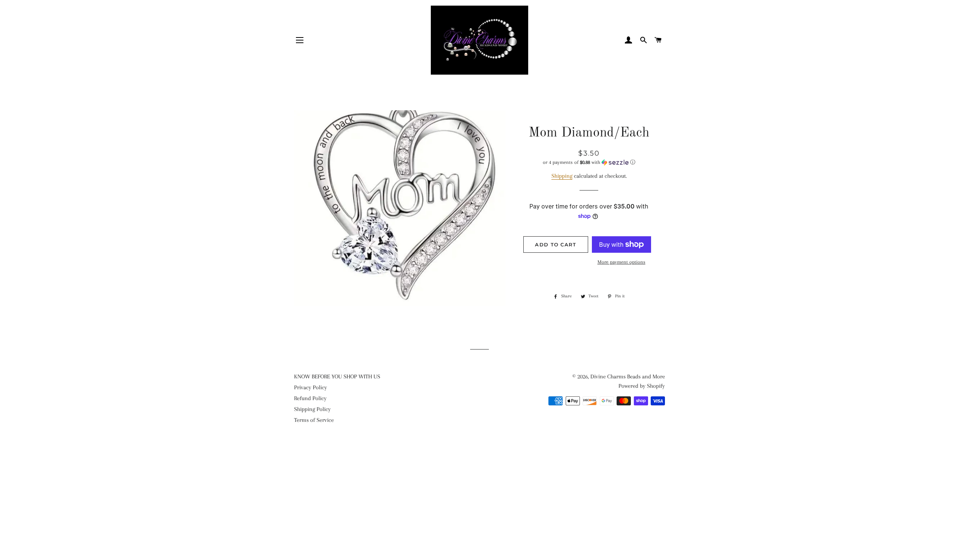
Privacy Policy (310, 387)
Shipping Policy (312, 409)
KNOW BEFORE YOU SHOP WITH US (337, 376)
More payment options (621, 262)
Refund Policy (310, 398)
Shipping (561, 175)
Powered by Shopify (641, 385)
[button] (589, 162)
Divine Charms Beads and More (627, 376)
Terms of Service (314, 420)
